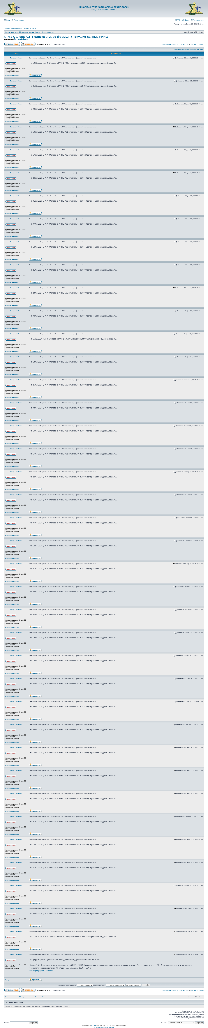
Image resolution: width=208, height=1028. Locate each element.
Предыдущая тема (182, 49)
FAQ (178, 20)
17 (198, 44)
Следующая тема (196, 49)
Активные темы (30, 29)
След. (201, 44)
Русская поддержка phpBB (104, 1027)
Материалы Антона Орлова (29, 32)
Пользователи (198, 20)
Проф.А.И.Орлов (21, 39)
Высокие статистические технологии (104, 7)
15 (192, 44)
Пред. (174, 44)
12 (184, 44)
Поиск (186, 20)
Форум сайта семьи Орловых (104, 10)
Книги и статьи (47, 32)
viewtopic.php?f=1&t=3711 (41, 971)
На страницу (167, 44)
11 (181, 44)
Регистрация (18, 20)
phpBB (93, 1025)
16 (195, 44)
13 (187, 44)
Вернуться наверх (12, 75)
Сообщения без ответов (13, 29)
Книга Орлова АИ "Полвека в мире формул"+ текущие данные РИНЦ (56, 36)
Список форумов (11, 32)
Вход (8, 20)
